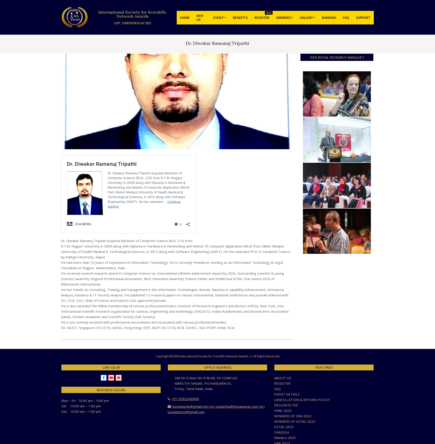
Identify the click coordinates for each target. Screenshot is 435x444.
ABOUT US (282, 378)
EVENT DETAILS (287, 394)
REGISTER (282, 383)
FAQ (277, 388)
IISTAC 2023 (284, 427)
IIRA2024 (281, 432)
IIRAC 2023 (283, 410)
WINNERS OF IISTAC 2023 (294, 421)
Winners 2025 (285, 437)
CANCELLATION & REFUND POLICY (302, 399)
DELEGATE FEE (286, 405)
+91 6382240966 (185, 398)
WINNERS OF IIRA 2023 (293, 416)
